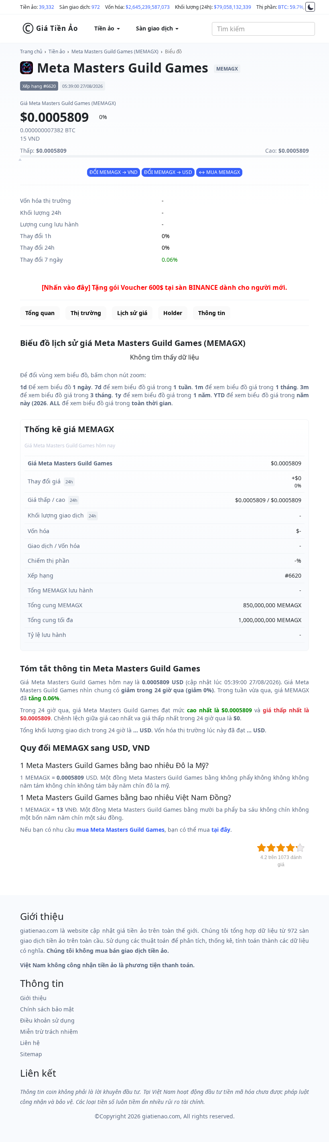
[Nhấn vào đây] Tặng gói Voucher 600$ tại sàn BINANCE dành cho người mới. (164, 287)
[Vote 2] (271, 848)
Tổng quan (40, 313)
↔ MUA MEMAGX (219, 172)
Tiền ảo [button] (105, 28)
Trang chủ (31, 51)
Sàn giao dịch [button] (155, 28)
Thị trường (86, 313)
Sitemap (31, 1054)
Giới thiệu (33, 998)
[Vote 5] (300, 848)
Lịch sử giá (132, 313)
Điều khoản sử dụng (47, 1020)
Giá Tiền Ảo (50, 28)
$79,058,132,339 (232, 7)
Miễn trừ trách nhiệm (49, 1031)
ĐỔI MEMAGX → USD (168, 172)
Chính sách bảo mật (47, 1009)
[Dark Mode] (310, 7)
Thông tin (211, 313)
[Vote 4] (290, 848)
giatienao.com (161, 1116)
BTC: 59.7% (290, 7)
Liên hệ (30, 1043)
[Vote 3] (281, 848)
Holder (172, 313)
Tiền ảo (57, 51)
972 (95, 7)
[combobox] (263, 29)
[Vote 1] (261, 848)
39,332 (46, 7)
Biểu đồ (173, 51)
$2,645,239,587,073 (148, 7)
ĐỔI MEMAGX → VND (113, 172)
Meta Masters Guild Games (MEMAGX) (114, 51)
